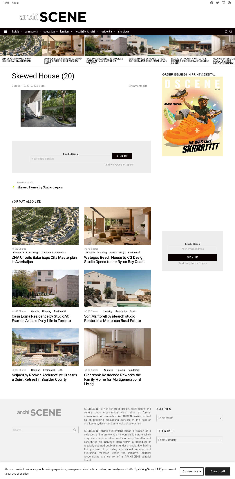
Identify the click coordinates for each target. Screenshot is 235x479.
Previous (2, 51)
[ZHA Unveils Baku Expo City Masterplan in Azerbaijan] (21, 45)
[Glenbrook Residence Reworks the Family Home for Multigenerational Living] (117, 347)
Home (6, 2)
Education (49, 31)
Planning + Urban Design (26, 252)
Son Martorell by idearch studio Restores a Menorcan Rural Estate (148, 60)
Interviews (123, 31)
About (15, 2)
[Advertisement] (192, 196)
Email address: (70, 154)
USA (60, 370)
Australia (90, 252)
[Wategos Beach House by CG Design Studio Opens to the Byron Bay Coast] (63, 45)
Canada (35, 311)
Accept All (218, 471)
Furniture (65, 31)
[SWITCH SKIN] (226, 32)
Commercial (31, 31)
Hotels (15, 31)
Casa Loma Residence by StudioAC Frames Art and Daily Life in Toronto (104, 61)
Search (75, 431)
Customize (190, 471)
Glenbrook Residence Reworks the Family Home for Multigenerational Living (112, 379)
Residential (106, 31)
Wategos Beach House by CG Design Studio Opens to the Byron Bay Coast (63, 61)
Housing (102, 252)
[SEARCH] (230, 32)
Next (233, 51)
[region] (117, 470)
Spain (133, 311)
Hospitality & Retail (85, 31)
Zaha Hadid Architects (54, 252)
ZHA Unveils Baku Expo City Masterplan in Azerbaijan (17, 60)
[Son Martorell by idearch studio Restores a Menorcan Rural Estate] (148, 45)
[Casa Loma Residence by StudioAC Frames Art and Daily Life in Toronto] (106, 45)
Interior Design (117, 252)
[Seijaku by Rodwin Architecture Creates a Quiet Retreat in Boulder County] (190, 45)
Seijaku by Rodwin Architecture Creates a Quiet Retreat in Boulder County (190, 61)
